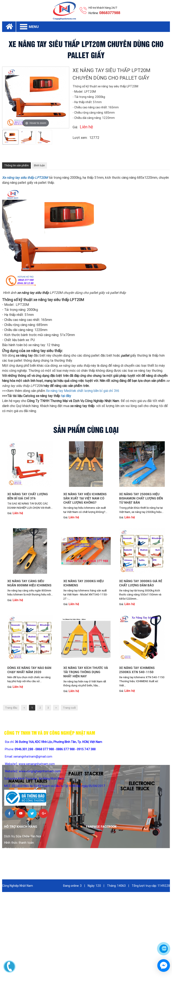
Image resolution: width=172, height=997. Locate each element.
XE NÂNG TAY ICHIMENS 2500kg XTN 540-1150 (137, 670)
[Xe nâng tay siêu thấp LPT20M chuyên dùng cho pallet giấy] (10, 137)
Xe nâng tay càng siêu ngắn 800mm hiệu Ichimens (29, 583)
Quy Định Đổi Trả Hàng (20, 861)
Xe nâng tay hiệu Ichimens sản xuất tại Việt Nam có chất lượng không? (85, 498)
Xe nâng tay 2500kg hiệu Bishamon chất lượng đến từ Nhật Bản (141, 498)
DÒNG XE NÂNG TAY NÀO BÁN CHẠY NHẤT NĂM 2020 (29, 670)
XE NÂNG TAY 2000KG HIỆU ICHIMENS (83, 583)
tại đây (66, 396)
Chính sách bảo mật (18, 849)
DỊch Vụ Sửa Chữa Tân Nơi (22, 836)
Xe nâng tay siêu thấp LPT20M (25, 178)
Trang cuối (69, 707)
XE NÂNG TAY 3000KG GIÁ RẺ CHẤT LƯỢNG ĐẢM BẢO (140, 583)
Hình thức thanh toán (19, 843)
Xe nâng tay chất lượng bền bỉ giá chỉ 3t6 (27, 496)
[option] (10, 137)
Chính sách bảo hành (18, 855)
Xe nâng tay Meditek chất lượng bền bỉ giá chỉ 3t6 (82, 391)
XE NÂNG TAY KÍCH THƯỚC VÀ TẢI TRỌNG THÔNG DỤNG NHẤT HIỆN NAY (85, 672)
